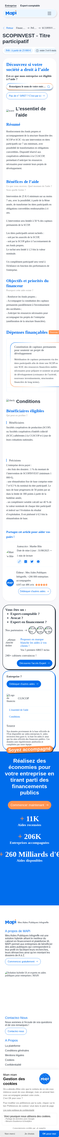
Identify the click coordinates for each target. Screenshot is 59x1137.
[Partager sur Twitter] (31, 561)
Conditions (14, 716)
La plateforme (12, 1045)
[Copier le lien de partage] (19, 561)
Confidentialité (13, 1064)
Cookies (9, 1060)
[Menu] (49, 13)
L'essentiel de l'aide (18, 710)
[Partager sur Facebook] (38, 561)
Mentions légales (14, 1055)
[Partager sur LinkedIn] (25, 561)
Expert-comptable (30, 5)
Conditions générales (17, 1050)
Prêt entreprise (34, 28)
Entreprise (11, 5)
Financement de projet (21, 28)
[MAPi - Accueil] (11, 13)
